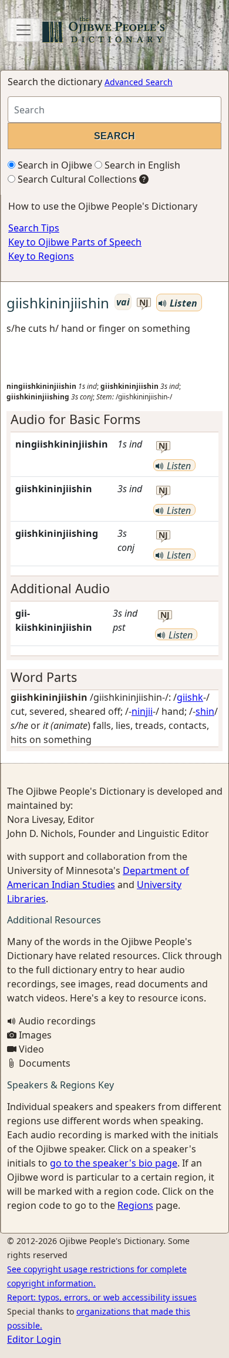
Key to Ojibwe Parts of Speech (75, 242)
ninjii (142, 711)
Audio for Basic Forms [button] (75, 419)
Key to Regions (41, 256)
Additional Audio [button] (60, 588)
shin (205, 711)
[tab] (114, 419)
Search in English (141, 165)
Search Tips (33, 227)
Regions (135, 1205)
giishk (190, 697)
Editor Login (34, 1339)
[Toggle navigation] (23, 30)
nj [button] (144, 303)
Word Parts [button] (44, 676)
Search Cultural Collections (76, 179)
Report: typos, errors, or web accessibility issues (102, 1297)
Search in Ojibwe (53, 165)
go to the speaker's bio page (113, 1163)
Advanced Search (139, 82)
